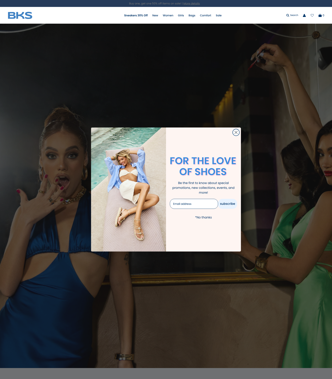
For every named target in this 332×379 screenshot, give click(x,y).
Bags (191, 15)
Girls (181, 15)
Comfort (205, 15)
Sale (219, 15)
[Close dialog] (236, 132)
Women (168, 15)
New (155, 15)
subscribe (227, 204)
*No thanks (203, 217)
